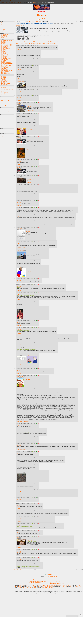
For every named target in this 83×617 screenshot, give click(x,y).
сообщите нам (60, 593)
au (19, 585)
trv (20, 586)
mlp (40, 585)
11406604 (30, 536)
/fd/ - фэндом (3, 110)
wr (52, 586)
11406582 (30, 530)
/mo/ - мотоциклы (4, 55)
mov (44, 585)
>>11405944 (38, 43)
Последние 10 (54, 576)
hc (30, 587)
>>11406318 (23, 421)
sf (54, 585)
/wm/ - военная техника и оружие (7, 70)
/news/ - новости (4, 36)
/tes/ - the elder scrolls (5, 103)
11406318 (30, 436)
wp (68, 585)
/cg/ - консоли (3, 99)
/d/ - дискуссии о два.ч (5, 23)
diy (79, 585)
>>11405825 (19, 100)
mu (46, 585)
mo (42, 585)
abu (80, 586)
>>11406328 (19, 435)
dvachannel (54, 595)
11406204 (30, 278)
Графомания (3, 79)
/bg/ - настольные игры (5, 98)
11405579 (30, 58)
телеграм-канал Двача (39, 1)
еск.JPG (18, 537)
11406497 (30, 497)
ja (63, 586)
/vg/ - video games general (6, 105)
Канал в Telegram (4, 129)
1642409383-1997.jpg (20, 228)
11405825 (30, 159)
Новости (41, 15)
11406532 (30, 510)
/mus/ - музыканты (4, 80)
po (43, 587)
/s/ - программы (4, 93)
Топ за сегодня (48, 576)
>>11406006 (46, 43)
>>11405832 (19, 164)
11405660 (30, 65)
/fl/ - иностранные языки (5, 48)
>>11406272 (19, 341)
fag (36, 587)
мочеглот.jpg (19, 267)
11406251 (30, 327)
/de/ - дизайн (3, 76)
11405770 (30, 119)
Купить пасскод (4, 22)
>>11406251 (23, 219)
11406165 (30, 241)
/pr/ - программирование (5, 91)
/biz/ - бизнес (3, 42)
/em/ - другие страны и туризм (6, 45)
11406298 (30, 388)
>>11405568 (19, 97)
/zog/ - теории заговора (5, 73)
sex (35, 587)
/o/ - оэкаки (3, 25)
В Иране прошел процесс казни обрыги (57, 583)
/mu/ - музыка (3, 57)
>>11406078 (29, 182)
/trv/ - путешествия (4, 84)
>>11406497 (19, 495)
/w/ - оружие (3, 68)
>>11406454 (27, 219)
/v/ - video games (4, 104)
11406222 (30, 284)
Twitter (2, 131)
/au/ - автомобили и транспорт (6, 40)
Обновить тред (38, 21)
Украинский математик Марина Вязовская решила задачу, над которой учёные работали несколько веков (58, 578)
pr (33, 586)
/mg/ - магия (3, 53)
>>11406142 (19, 205)
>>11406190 (19, 198)
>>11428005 (31, 495)
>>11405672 (19, 63)
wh (64, 585)
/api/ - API (3, 29)
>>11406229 (19, 225)
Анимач (34, 2)
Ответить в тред (41, 18)
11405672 (30, 71)
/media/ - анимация (4, 27)
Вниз (30, 21)
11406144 (30, 227)
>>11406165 (54, 43)
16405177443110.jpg (20, 472)
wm (66, 585)
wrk (18, 586)
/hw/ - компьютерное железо (6, 88)
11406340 (30, 457)
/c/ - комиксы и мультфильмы (6, 44)
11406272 (30, 342)
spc (59, 585)
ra (34, 586)
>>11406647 (19, 547)
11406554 (30, 516)
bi (20, 585)
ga (23, 587)
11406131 (30, 214)
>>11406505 (19, 552)
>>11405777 (19, 78)
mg (38, 585)
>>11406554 (19, 532)
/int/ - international (4, 34)
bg (42, 586)
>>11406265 (19, 333)
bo (23, 585)
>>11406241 (33, 110)
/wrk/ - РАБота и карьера (5, 83)
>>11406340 (23, 435)
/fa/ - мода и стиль (4, 46)
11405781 (30, 136)
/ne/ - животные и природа (6, 58)
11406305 (30, 423)
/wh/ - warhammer (4, 69)
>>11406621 (27, 495)
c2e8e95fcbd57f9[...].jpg (20, 81)
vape (26, 587)
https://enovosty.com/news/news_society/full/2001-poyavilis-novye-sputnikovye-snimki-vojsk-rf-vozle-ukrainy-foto (38, 41)
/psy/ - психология (4, 59)
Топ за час (42, 576)
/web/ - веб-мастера (4, 95)
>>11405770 (29, 110)
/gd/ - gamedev (4, 87)
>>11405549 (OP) (20, 60)
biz (22, 585)
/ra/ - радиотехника (4, 92)
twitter (2, 134)
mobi (31, 586)
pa (15, 586)
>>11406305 (19, 325)
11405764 (30, 113)
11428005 (30, 563)
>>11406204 (19, 247)
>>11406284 (23, 341)
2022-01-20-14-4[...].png (19, 25)
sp (57, 585)
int (42, 587)
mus (81, 585)
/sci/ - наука (3, 61)
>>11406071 (50, 43)
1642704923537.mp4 (20, 376)
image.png (18, 103)
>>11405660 (28, 231)
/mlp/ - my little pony (4, 54)
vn (66, 586)
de (76, 585)
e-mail (2, 135)
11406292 (30, 375)
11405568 (30, 45)
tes (48, 586)
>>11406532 (27, 421)
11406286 (30, 368)
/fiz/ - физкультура (4, 47)
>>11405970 (42, 43)
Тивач (2, 31)
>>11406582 (19, 521)
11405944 (30, 175)
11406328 (30, 443)
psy (49, 585)
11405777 (30, 125)
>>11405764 (30, 43)
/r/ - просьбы (3, 28)
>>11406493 (19, 499)
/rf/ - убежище (3, 30)
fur (20, 587)
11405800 (30, 145)
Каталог (33, 21)
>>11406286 (19, 352)
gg (22, 587)
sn (55, 585)
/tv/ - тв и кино (3, 66)
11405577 (30, 51)
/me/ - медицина (4, 52)
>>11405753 (19, 49)
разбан (2, 136)
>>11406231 (29, 271)
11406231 (30, 301)
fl (30, 585)
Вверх (18, 569)
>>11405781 (19, 124)
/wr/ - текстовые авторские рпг (6, 106)
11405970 (30, 184)
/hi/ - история (3, 51)
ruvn (46, 586)
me (36, 585)
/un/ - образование (4, 67)
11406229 (30, 292)
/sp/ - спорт (3, 64)
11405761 (30, 102)
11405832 (30, 166)
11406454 (30, 483)
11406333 (30, 451)
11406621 (30, 549)
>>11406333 (19, 441)
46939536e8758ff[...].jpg (20, 250)
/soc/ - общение (4, 26)
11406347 (30, 464)
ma (64, 586)
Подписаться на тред (24, 569)
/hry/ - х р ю (3, 37)
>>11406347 (19, 449)
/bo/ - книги (3, 43)
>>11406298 (19, 290)
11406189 (30, 260)
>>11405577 (17, 43)
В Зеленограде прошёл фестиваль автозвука (37, 577)
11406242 (30, 320)
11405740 (30, 89)
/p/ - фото (3, 82)
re (51, 585)
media (77, 586)
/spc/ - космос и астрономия (6, 65)
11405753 (30, 95)
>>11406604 (23, 495)
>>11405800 (34, 43)
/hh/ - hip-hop (3, 50)
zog (70, 585)
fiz (29, 585)
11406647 (30, 557)
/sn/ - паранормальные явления (7, 63)
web (38, 586)
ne (47, 585)
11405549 (67, 23)
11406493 (30, 489)
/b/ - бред (3, 24)
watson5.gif (18, 308)
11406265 (30, 335)
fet (33, 587)
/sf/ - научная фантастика (6, 62)
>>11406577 (23, 449)
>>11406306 (19, 421)
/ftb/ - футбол (3, 49)
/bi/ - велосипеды (4, 41)
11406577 (30, 523)
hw (29, 586)
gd (27, 586)
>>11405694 (26, 43)
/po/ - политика (4, 35)
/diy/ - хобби (3, 78)
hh (33, 585)
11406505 (30, 503)
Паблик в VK (3, 130)
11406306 (30, 429)
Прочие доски (50, 587)
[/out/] (41, 9)
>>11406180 (19, 219)
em (26, 585)
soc (74, 586)
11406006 (30, 193)
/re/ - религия (3, 60)
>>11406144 (19, 69)
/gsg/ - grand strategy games (6, 100)
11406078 (30, 207)
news (46, 587)
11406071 (30, 200)
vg (50, 586)
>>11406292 (19, 373)
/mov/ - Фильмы (4, 56)
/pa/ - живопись (4, 81)
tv (60, 585)
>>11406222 (23, 247)
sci (52, 585)
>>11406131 (19, 57)
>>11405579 (21, 43)
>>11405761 (19, 121)
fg (19, 587)
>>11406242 (19, 299)
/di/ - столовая (3, 77)
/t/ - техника (3, 94)
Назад (27, 21)
